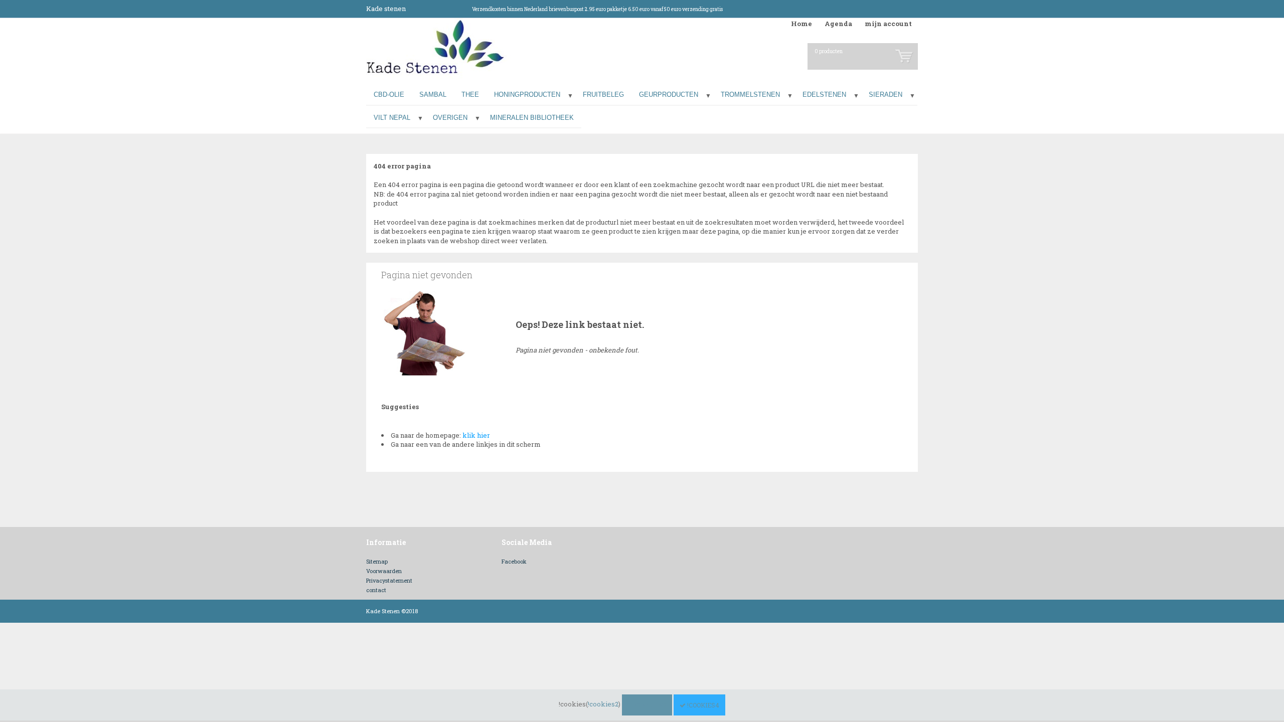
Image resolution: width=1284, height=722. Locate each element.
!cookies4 (702, 705)
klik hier (476, 435)
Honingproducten (527, 94)
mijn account (888, 23)
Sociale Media (527, 542)
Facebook (514, 561)
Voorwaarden (384, 571)
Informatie (386, 542)
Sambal (432, 94)
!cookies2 (603, 703)
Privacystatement (389, 580)
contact (376, 590)
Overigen (450, 117)
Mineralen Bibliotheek (532, 117)
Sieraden (885, 94)
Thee (470, 94)
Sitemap (377, 561)
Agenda (838, 23)
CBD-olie (389, 94)
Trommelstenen (750, 94)
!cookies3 (649, 705)
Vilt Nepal (392, 117)
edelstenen (824, 94)
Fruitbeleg (603, 94)
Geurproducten (668, 94)
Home (801, 23)
